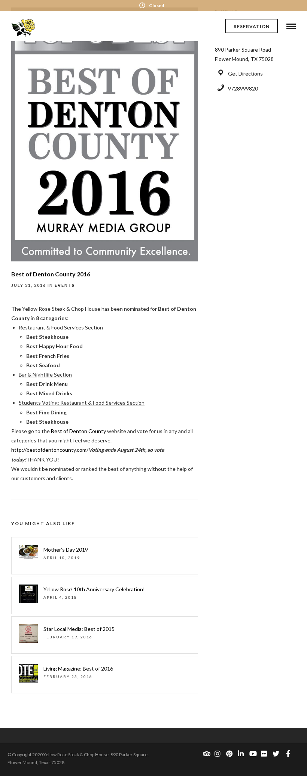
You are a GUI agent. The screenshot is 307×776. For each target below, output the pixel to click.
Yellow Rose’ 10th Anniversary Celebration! (94, 589)
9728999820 (243, 88)
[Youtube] (252, 753)
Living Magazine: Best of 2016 (78, 668)
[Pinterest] (229, 753)
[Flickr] (264, 753)
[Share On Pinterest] (41, 760)
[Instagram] (218, 753)
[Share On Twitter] (29, 760)
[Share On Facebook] (18, 760)
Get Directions (245, 73)
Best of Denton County (78, 431)
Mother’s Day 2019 (65, 549)
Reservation (252, 26)
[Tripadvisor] (206, 753)
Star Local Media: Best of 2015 (79, 629)
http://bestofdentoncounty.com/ (49, 450)
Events (65, 285)
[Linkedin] (241, 753)
